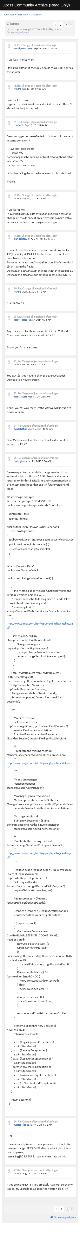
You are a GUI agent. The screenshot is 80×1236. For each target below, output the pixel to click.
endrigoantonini (23, 48)
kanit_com (20, 319)
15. (15, 45)
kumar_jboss (21, 1124)
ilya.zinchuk (20, 428)
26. (15, 1121)
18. (15, 195)
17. (15, 122)
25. (15, 457)
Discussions (36, 14)
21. (15, 316)
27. (15, 1170)
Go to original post (18, 32)
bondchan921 (22, 238)
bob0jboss (20, 461)
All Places (9, 14)
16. (15, 85)
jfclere (17, 88)
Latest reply (14, 29)
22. (15, 361)
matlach (18, 125)
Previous (66, 25)
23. (15, 393)
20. (15, 288)
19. (15, 235)
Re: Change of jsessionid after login (37, 45)
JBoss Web (22, 14)
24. (15, 425)
